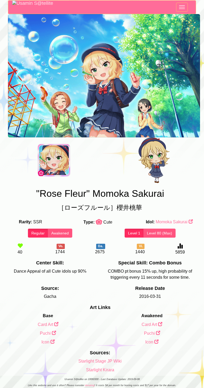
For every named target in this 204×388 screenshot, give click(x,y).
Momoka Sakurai (172, 222)
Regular (38, 233)
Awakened (60, 233)
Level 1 (134, 233)
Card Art (46, 324)
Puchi (46, 333)
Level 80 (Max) (159, 233)
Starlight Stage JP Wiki (100, 361)
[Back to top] (194, 370)
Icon (45, 342)
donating (89, 385)
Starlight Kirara (100, 370)
